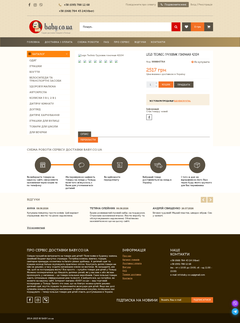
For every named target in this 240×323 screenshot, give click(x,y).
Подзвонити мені (175, 4)
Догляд (35, 109)
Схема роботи (88, 42)
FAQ (106, 42)
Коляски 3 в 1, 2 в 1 (42, 97)
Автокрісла (38, 92)
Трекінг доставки (131, 274)
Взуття (34, 71)
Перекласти (88, 139)
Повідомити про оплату (141, 4)
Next (210, 200)
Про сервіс (122, 42)
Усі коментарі (36, 227)
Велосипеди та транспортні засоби (45, 79)
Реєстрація (205, 4)
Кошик (166, 84)
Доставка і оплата (59, 42)
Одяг (33, 60)
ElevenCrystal (182, 101)
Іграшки (35, 66)
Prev (204, 200)
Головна (33, 42)
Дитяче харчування (44, 115)
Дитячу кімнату (41, 103)
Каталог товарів (130, 259)
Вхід (193, 4)
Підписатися (202, 299)
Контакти (158, 42)
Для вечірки (38, 132)
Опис (84, 134)
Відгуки (140, 42)
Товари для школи (43, 126)
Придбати (183, 85)
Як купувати (201, 62)
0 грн (197, 26)
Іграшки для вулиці (44, 120)
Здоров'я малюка (42, 86)
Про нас (126, 256)
